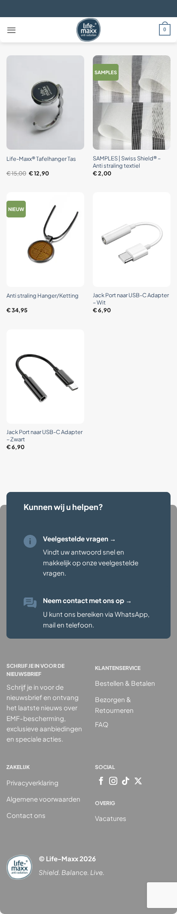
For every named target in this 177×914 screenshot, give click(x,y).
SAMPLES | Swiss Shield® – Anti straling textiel (127, 162)
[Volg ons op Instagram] (113, 781)
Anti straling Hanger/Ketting (42, 295)
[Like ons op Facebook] (101, 781)
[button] (11, 30)
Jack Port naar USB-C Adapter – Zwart (44, 435)
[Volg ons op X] (138, 781)
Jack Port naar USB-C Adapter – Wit (131, 299)
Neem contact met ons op (87, 600)
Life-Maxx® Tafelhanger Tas (41, 158)
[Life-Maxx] (88, 29)
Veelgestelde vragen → (79, 538)
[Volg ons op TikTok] (126, 781)
